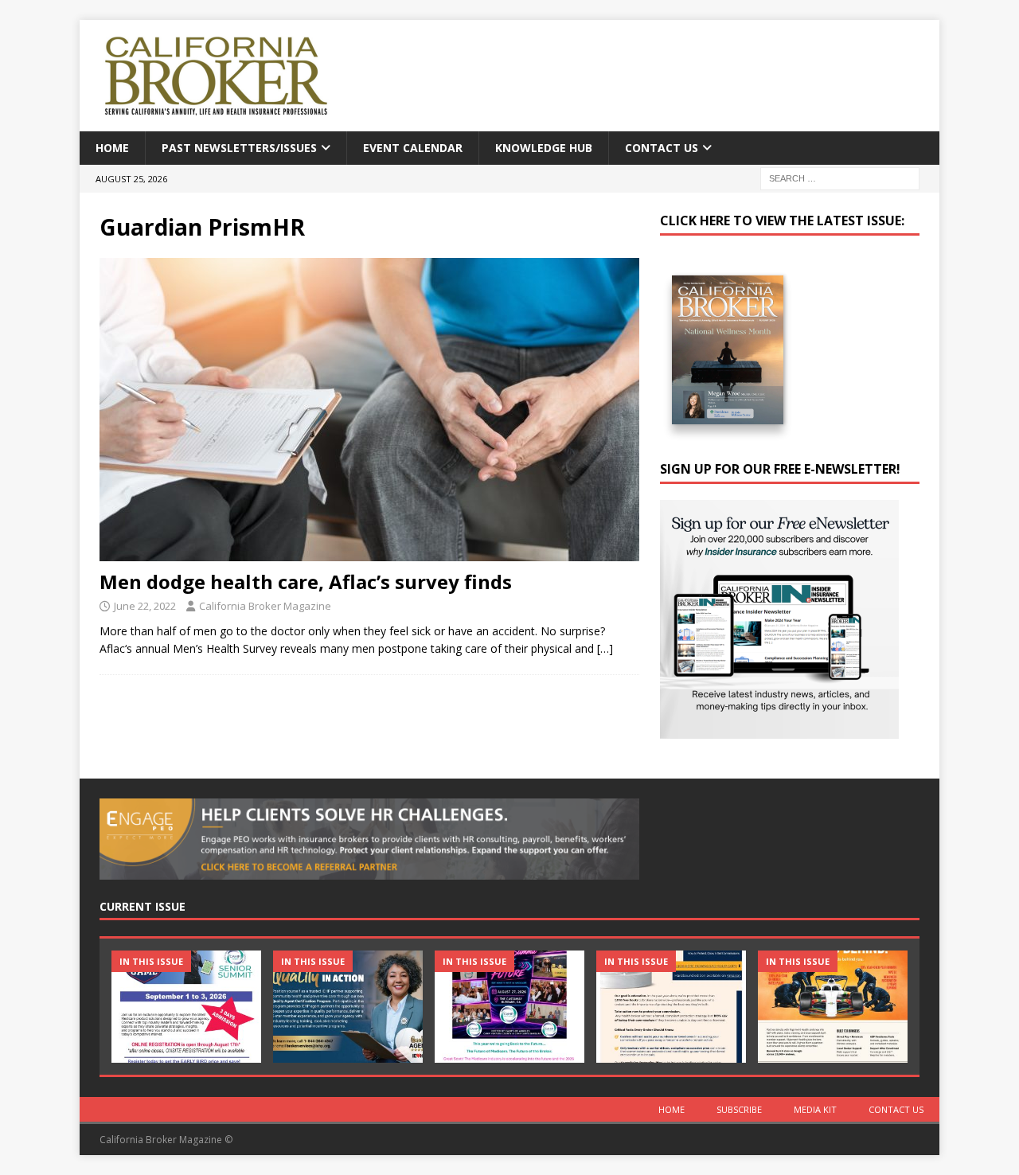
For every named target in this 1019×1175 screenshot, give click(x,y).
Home (112, 147)
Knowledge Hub (543, 147)
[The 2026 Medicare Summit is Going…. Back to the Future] (509, 1007)
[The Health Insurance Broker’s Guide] (671, 1007)
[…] (605, 648)
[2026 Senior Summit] (186, 1007)
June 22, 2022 (145, 606)
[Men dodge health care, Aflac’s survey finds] (369, 409)
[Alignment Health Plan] (833, 1007)
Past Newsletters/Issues (239, 147)
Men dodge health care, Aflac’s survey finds (306, 581)
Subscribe (739, 1109)
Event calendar (413, 147)
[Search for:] (839, 177)
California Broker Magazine (265, 606)
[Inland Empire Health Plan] (348, 1007)
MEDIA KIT (815, 1109)
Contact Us (661, 147)
